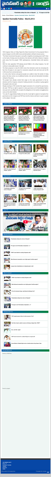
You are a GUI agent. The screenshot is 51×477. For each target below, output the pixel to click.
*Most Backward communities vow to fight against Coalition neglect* (10, 205)
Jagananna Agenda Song (8, 132)
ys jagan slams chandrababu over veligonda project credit (22, 266)
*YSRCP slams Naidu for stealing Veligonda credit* (21, 252)
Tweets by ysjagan (6, 388)
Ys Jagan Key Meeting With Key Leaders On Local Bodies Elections (39, 155)
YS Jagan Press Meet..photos (24, 153)
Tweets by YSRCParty (6, 353)
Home (3, 15)
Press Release (10, 15)
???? (46, 8)
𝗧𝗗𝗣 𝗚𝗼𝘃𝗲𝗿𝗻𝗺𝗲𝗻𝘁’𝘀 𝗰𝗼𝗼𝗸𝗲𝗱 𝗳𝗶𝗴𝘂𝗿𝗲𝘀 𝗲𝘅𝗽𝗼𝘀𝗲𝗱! (23, 336)
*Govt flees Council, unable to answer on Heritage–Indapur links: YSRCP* (25, 323)
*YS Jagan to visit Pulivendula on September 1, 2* (20, 245)
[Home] (25, 3)
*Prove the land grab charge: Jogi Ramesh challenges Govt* (23, 291)
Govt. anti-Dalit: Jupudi (15, 329)
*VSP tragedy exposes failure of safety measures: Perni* (22, 316)
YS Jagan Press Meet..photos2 (10, 153)
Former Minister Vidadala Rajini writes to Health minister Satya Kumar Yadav (26, 343)
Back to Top (48, 472)
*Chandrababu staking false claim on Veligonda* (19, 12)
